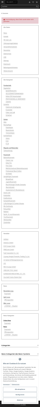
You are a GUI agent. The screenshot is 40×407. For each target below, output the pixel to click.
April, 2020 (7, 297)
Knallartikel (7, 195)
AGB (5, 57)
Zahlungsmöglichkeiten (11, 43)
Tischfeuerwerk (8, 217)
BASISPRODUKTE (11, 91)
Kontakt (6, 36)
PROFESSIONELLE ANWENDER (15, 99)
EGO (7, 141)
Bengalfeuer (9, 179)
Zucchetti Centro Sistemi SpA (12, 277)
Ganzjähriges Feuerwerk (11, 176)
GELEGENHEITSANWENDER (14, 93)
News (5, 33)
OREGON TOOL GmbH (10, 270)
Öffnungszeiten (8, 300)
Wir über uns (7, 40)
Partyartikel (7, 209)
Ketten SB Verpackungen (13, 96)
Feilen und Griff (10, 112)
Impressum (6, 384)
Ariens (7, 138)
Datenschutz (15, 384)
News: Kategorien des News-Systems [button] (15, 354)
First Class (9, 165)
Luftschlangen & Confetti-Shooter (14, 203)
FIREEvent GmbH (9, 249)
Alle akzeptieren (20, 389)
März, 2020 (7, 303)
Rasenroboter (10, 130)
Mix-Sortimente (8, 206)
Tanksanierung (8, 150)
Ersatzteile (9, 110)
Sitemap (6, 60)
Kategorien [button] (5, 345)
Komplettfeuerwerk (9, 201)
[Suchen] (37, 6)
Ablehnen (20, 400)
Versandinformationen (10, 47)
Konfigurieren (20, 394)
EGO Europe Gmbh (9, 246)
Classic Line (9, 160)
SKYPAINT (9, 174)
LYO (5, 263)
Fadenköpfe (9, 127)
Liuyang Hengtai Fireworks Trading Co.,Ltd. (17, 256)
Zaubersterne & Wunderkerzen (15, 190)
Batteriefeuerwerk (9, 157)
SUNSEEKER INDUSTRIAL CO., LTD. (14, 274)
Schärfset (9, 115)
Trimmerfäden (10, 133)
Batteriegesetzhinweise (11, 67)
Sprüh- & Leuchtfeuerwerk (12, 214)
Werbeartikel (7, 220)
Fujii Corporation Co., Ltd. (11, 253)
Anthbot (6, 239)
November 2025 (8, 291)
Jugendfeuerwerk (11, 182)
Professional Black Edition (13, 171)
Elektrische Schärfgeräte (13, 107)
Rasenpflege (7, 125)
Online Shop (7, 320)
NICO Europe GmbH (10, 267)
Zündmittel (7, 222)
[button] (29, 2)
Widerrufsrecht (8, 71)
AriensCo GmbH (8, 242)
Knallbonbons (8, 198)
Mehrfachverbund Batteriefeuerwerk (17, 168)
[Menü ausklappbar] (2, 1)
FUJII (7, 144)
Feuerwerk (7, 293)
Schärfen (6, 104)
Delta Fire (9, 163)
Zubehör (8, 101)
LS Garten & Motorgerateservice (13, 260)
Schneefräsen (8, 135)
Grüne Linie (7, 192)
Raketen (6, 211)
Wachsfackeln (10, 187)
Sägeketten (7, 88)
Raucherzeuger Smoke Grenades (16, 184)
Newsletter (7, 50)
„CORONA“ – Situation (10, 306)
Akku (5, 122)
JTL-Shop (23, 404)
